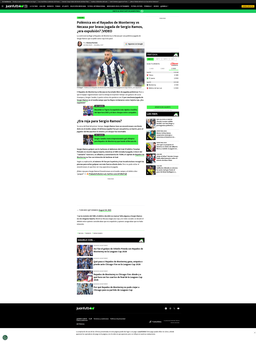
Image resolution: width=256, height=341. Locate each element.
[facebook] (166, 308)
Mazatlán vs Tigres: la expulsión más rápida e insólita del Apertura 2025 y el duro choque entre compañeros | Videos (116, 111)
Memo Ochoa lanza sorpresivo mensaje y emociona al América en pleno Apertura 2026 (165, 135)
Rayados (50, 6)
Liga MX (42, 6)
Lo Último (34, 6)
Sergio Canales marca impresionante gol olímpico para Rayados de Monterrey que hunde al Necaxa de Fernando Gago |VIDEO (115, 140)
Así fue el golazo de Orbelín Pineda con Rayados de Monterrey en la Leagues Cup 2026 (118, 250)
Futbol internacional (96, 6)
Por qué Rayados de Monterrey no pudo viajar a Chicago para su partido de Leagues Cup (116, 288)
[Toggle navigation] (2, 6)
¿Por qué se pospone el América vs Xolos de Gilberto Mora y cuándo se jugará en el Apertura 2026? (167, 147)
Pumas (57, 6)
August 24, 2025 (105, 210)
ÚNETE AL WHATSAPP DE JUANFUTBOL (126, 11)
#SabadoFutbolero (96, 174)
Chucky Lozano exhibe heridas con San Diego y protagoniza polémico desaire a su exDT (165, 124)
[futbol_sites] (155, 321)
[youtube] (178, 308)
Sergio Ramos (82, 100)
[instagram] (170, 308)
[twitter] (174, 308)
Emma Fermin (92, 42)
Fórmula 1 (148, 6)
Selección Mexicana (78, 6)
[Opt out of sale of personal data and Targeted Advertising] (5, 337)
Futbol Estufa (136, 6)
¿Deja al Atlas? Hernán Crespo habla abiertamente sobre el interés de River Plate (167, 158)
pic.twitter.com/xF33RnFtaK (115, 174)
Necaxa (81, 233)
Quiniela (163, 6)
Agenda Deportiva (248, 6)
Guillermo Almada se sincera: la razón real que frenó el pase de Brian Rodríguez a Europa (167, 170)
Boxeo (156, 6)
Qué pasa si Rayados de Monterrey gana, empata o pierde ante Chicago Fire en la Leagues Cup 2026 (118, 263)
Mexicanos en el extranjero (118, 6)
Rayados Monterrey (101, 245)
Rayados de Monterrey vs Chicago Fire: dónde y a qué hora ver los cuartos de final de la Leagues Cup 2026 (118, 277)
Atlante (65, 6)
